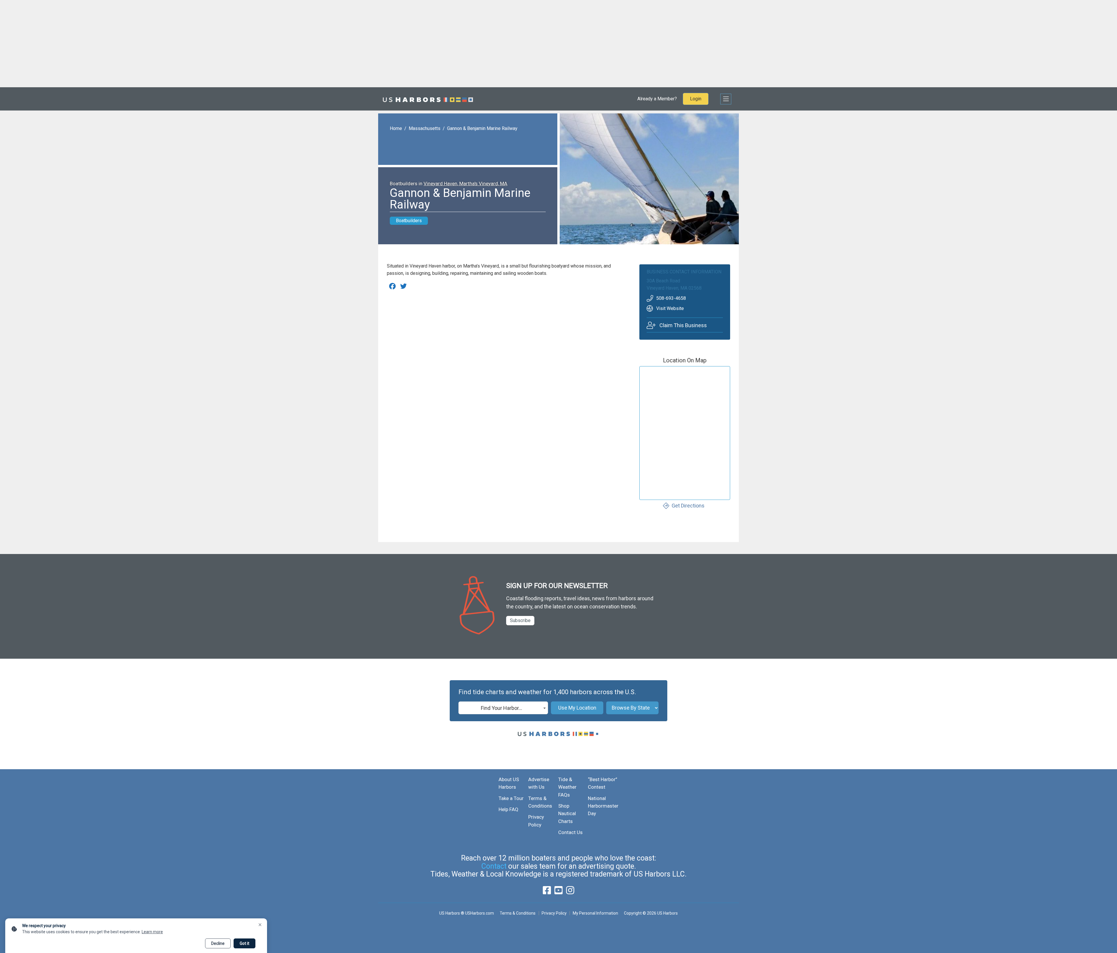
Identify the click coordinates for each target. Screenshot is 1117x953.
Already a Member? (657, 98)
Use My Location (577, 708)
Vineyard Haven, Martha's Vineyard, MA (465, 183)
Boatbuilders (409, 220)
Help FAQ (508, 809)
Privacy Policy (554, 913)
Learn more (152, 931)
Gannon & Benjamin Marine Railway (482, 128)
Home (396, 128)
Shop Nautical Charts (567, 813)
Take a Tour (511, 798)
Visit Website (670, 308)
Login (695, 98)
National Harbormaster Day (603, 806)
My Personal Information (595, 913)
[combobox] (503, 707)
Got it (244, 943)
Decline (218, 943)
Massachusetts (424, 128)
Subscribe (520, 620)
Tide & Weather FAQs (567, 787)
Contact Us (570, 832)
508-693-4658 (671, 298)
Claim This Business (683, 325)
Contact (493, 866)
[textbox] (503, 708)
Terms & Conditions (518, 913)
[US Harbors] (428, 98)
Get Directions (688, 506)
